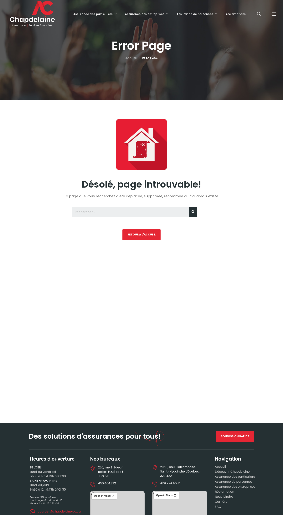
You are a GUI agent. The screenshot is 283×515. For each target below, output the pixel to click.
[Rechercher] (193, 212)
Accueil (131, 58)
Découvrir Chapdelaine (232, 471)
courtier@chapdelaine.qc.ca (59, 511)
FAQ (218, 506)
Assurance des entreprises (235, 486)
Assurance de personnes (233, 481)
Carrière (221, 501)
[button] (259, 14)
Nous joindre (224, 496)
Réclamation (224, 491)
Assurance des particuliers (235, 476)
